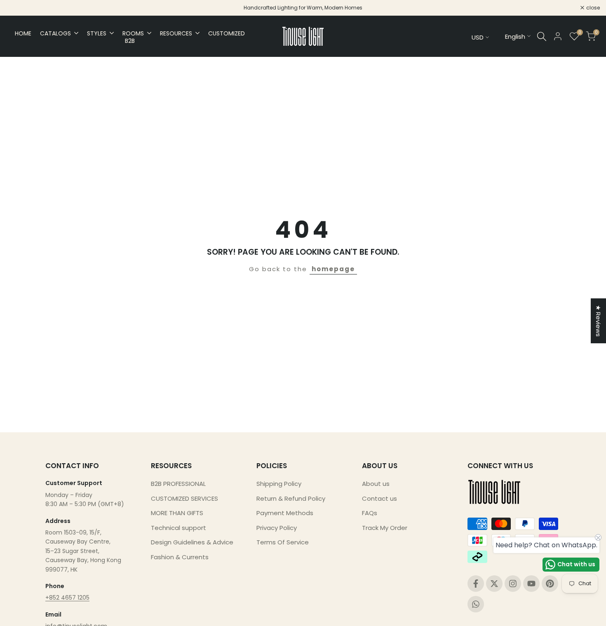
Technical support (178, 527)
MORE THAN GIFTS (177, 513)
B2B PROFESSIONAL (178, 483)
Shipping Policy (278, 483)
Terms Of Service (282, 542)
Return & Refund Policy (290, 498)
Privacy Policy (276, 527)
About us (376, 483)
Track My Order (384, 527)
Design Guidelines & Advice (192, 542)
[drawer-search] (541, 36)
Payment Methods (284, 513)
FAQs (369, 513)
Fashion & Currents (180, 557)
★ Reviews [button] (598, 321)
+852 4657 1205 (67, 597)
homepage (333, 269)
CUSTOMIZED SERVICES (184, 498)
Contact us (379, 498)
